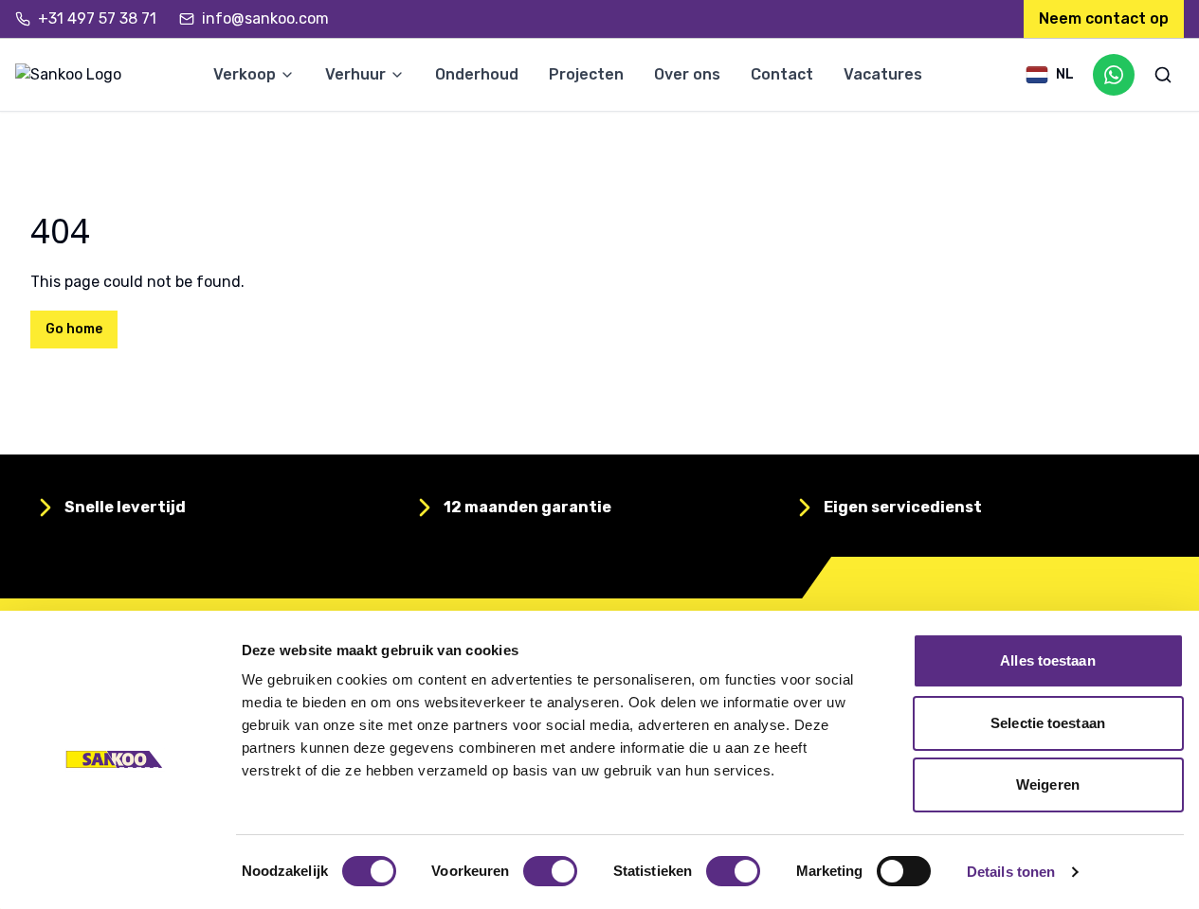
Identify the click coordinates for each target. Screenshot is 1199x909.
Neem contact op (1104, 18)
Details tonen (1011, 872)
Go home (73, 329)
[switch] (550, 871)
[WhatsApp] (1114, 75)
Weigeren (1048, 784)
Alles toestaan (1047, 660)
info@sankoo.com (265, 18)
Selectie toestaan (1047, 723)
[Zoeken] (1163, 75)
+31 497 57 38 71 (97, 18)
